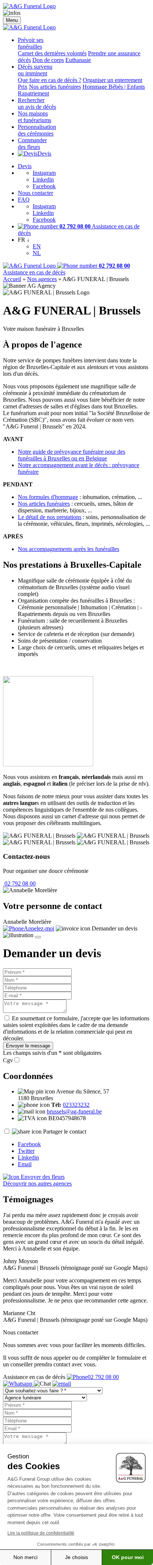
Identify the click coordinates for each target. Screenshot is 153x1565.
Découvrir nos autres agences (37, 1183)
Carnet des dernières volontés (52, 53)
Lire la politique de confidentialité (40, 1533)
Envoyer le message (28, 1046)
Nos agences (42, 279)
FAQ (24, 199)
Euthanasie (78, 60)
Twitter (26, 1151)
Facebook (44, 186)
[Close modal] (38, 937)
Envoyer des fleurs (42, 1177)
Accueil (12, 279)
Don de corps (48, 60)
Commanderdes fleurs (32, 143)
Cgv (8, 1060)
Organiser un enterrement (112, 80)
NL (37, 253)
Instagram (44, 173)
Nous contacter (35, 193)
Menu (12, 20)
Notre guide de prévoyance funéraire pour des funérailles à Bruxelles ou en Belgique (71, 455)
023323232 (76, 1105)
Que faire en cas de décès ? (49, 80)
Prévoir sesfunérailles (30, 43)
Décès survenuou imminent (35, 69)
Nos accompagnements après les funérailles (68, 549)
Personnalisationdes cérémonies (37, 130)
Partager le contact (64, 1131)
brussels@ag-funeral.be (74, 1111)
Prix (22, 87)
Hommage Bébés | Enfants (113, 87)
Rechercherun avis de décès (37, 103)
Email (25, 1164)
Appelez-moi (39, 928)
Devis (44, 153)
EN (37, 246)
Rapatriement (33, 93)
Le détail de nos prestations (49, 517)
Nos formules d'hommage (48, 497)
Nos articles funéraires (55, 87)
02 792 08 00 (19, 883)
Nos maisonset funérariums (34, 116)
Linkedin (43, 179)
